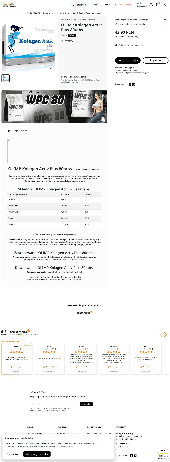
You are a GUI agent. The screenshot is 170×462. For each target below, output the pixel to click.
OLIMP (71, 35)
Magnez (11, 224)
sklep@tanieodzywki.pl (132, 436)
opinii (29, 334)
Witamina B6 (14, 211)
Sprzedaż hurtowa (34, 433)
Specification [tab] (21, 130)
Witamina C (13, 205)
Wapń (10, 218)
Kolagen (11, 199)
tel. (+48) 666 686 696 (126, 439)
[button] (79, 5)
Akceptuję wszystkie (37, 454)
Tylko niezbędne (14, 454)
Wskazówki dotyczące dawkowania (130, 24)
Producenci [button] (110, 4)
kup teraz (155, 60)
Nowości (95, 4)
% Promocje (125, 4)
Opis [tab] (9, 130)
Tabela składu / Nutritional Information (131, 19)
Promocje (61, 433)
